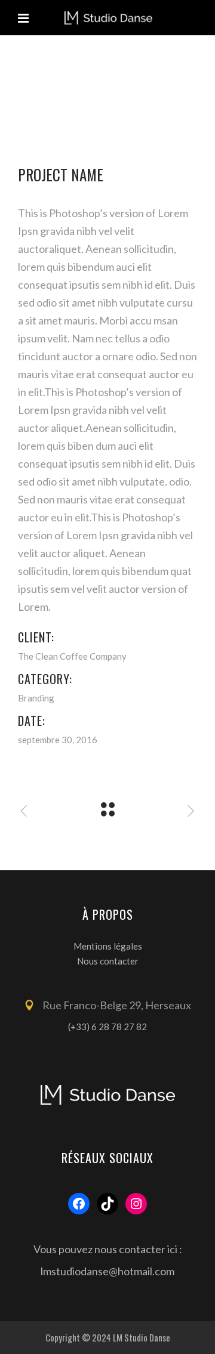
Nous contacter (108, 961)
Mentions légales (107, 946)
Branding (36, 698)
